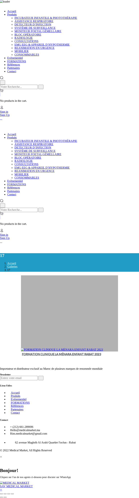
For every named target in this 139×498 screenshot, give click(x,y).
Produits (15, 395)
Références (17, 405)
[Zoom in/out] (12, 493)
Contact (15, 412)
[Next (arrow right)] (5, 497)
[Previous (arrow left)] (1, 497)
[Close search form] (2, 82)
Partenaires (17, 409)
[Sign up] (40, 378)
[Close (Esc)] (1, 493)
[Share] (5, 493)
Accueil (11, 263)
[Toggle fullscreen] (8, 493)
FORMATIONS (20, 402)
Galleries (12, 266)
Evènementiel (18, 399)
